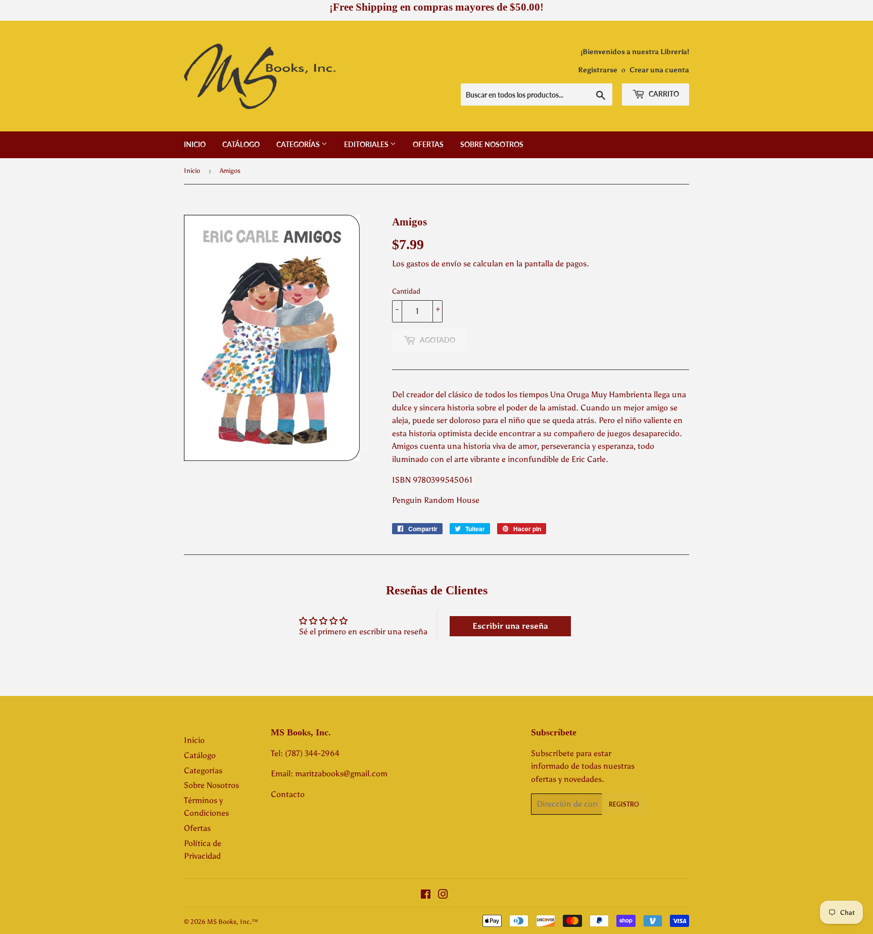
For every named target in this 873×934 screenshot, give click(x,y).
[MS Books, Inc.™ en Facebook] (425, 895)
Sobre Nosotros (491, 144)
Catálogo (241, 144)
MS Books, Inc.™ (232, 921)
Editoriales (367, 144)
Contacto (288, 794)
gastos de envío (433, 263)
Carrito (663, 93)
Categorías (298, 144)
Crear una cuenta (659, 70)
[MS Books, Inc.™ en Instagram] (443, 895)
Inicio (195, 144)
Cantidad (406, 291)
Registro (624, 804)
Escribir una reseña (510, 626)
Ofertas (428, 144)
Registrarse (597, 70)
